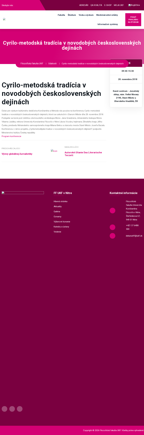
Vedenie (57, 231)
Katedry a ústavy (61, 226)
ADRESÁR (83, 5)
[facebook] (17, 5)
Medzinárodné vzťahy (107, 15)
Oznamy (57, 216)
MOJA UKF (119, 5)
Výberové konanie (62, 221)
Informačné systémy (108, 24)
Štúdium (72, 15)
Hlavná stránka (60, 201)
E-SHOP (108, 5)
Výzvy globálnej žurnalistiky (17, 153)
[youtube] (26, 5)
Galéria (57, 211)
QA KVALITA (96, 5)
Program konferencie (11, 136)
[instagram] (22, 5)
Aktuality (58, 206)
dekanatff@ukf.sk (134, 236)
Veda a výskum (86, 15)
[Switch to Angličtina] (134, 5)
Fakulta (61, 15)
